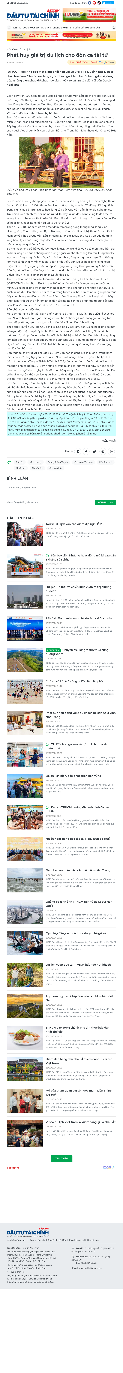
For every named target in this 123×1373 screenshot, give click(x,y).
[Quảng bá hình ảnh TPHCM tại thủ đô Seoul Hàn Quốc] (25, 912)
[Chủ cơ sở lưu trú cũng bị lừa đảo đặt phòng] (25, 691)
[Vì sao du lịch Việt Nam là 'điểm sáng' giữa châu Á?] (25, 1133)
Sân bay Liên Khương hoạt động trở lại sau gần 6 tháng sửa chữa (81, 557)
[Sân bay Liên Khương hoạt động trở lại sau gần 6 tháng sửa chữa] (25, 566)
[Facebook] (89, 3)
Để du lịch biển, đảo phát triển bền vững (73, 776)
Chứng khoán (60, 28)
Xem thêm (61, 1158)
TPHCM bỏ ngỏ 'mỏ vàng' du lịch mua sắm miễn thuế (78, 746)
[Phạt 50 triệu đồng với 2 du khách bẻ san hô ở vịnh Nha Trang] (25, 723)
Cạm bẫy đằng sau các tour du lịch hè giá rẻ (76, 933)
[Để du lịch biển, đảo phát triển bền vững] (25, 786)
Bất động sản (92, 28)
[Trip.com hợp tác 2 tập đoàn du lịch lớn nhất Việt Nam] (25, 1006)
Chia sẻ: (69, 451)
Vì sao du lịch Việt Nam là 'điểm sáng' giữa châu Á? (81, 1122)
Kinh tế (17, 28)
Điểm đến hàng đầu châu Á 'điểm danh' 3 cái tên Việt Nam (79, 1061)
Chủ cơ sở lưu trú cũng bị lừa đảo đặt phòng (76, 681)
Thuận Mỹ (21, 468)
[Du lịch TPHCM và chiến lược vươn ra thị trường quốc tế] (25, 597)
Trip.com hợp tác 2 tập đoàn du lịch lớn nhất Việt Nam (79, 998)
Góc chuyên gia (31, 28)
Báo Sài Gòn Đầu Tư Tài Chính (33, 15)
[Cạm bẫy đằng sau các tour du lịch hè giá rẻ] (25, 943)
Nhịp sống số (76, 28)
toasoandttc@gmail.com (90, 1268)
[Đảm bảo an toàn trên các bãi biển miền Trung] (25, 880)
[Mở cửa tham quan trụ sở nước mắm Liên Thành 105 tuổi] (25, 1101)
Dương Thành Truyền (58, 462)
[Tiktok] (99, 3)
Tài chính (46, 28)
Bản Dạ (19, 462)
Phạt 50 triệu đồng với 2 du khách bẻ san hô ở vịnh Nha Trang (81, 715)
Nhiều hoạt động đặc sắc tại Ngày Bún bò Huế (78, 838)
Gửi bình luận (105, 502)
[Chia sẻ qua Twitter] (94, 451)
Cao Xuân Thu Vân (83, 462)
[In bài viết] (111, 451)
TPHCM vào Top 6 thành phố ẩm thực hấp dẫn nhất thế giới (78, 1029)
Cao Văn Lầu (55, 468)
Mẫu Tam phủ (105, 462)
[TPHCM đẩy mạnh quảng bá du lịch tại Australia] (25, 629)
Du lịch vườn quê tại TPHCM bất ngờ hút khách (78, 964)
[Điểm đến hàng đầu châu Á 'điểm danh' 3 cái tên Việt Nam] (25, 1069)
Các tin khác (20, 518)
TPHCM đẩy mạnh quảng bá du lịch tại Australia (79, 618)
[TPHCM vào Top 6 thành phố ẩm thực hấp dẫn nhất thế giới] (25, 1038)
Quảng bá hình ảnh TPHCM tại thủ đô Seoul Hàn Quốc (79, 904)
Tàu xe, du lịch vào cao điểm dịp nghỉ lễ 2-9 (75, 524)
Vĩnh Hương (35, 462)
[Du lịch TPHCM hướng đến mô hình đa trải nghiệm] (25, 817)
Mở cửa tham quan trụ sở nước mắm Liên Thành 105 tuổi (79, 1092)
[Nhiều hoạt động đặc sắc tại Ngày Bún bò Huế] (25, 849)
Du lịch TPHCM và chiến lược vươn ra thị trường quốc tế (78, 589)
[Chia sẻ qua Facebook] (86, 451)
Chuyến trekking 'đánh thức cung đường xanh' (77, 652)
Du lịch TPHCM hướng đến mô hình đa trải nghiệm (78, 809)
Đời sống (12, 49)
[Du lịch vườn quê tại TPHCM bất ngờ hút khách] (25, 975)
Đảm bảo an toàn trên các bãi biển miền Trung (78, 870)
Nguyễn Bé (37, 468)
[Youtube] (94, 3)
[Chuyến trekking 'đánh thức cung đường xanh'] (25, 660)
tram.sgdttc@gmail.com (87, 1240)
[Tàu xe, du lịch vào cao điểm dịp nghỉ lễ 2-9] (25, 534)
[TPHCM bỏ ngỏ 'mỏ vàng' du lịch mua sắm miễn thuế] (25, 754)
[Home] (9, 27)
